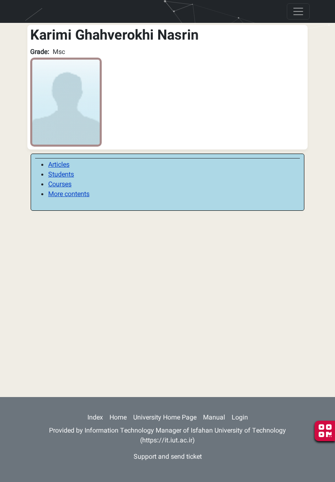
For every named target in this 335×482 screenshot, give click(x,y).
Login (240, 418)
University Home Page (165, 418)
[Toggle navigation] (298, 11)
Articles (58, 165)
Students (61, 175)
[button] (66, 102)
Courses (59, 185)
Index (95, 418)
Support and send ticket (168, 457)
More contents (68, 195)
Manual (214, 418)
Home (118, 418)
